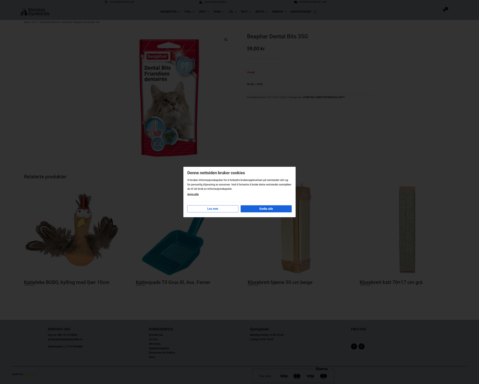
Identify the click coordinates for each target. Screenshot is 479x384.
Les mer (212, 209)
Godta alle (266, 209)
